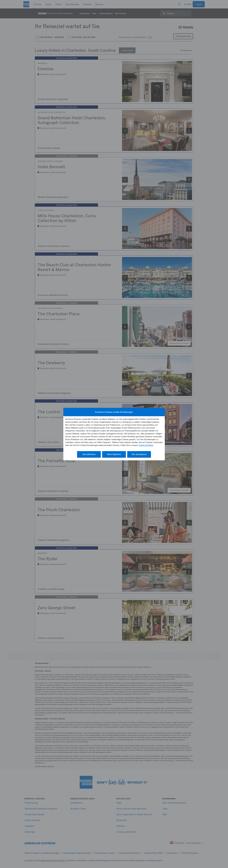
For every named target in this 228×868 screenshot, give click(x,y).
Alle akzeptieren (139, 454)
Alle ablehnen (89, 454)
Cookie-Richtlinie (146, 445)
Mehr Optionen (114, 454)
